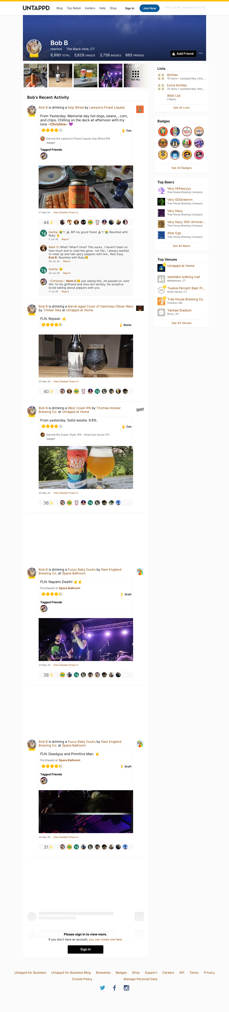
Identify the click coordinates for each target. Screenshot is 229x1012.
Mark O (54, 247)
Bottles (172, 75)
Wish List (174, 95)
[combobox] (185, 7)
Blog (60, 8)
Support (151, 972)
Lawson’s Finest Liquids (107, 107)
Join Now (149, 8)
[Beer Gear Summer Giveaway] (198, 132)
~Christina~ (58, 124)
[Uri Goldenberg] (111, 502)
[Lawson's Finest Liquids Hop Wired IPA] (163, 132)
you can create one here (105, 939)
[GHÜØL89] (104, 391)
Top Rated (74, 8)
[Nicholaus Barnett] (69, 674)
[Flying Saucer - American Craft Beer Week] (175, 132)
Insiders (90, 8)
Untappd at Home (79, 310)
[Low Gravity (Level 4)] (175, 155)
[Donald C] (118, 502)
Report (65, 239)
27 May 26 (44, 212)
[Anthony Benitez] (111, 674)
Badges (121, 972)
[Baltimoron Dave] (104, 222)
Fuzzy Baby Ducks (82, 569)
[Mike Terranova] (62, 222)
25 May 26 (44, 381)
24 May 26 (44, 665)
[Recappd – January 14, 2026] (187, 155)
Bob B (43, 107)
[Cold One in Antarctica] (175, 143)
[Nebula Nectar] (198, 155)
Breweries (103, 972)
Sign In (129, 8)
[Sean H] (111, 222)
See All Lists (181, 107)
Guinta (53, 232)
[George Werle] (118, 391)
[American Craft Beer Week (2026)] (187, 132)
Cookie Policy (82, 979)
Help (102, 8)
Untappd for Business (30, 972)
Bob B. (53, 257)
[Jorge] (118, 222)
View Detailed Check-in (65, 212)
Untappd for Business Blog (71, 972)
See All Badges (181, 168)
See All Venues (181, 323)
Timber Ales (52, 310)
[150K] (163, 155)
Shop (113, 8)
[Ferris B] (83, 222)
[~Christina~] (62, 391)
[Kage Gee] (125, 391)
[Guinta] (97, 391)
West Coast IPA (79, 408)
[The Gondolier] (187, 143)
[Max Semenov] (97, 222)
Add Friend (185, 53)
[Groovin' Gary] (111, 391)
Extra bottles (177, 85)
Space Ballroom (74, 573)
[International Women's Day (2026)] (198, 143)
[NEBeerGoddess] (69, 222)
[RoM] (90, 222)
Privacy (209, 972)
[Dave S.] (125, 222)
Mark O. (71, 281)
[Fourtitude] (163, 143)
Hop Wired (76, 107)
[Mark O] (76, 222)
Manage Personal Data (140, 979)
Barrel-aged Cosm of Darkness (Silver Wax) (100, 306)
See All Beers (181, 246)
